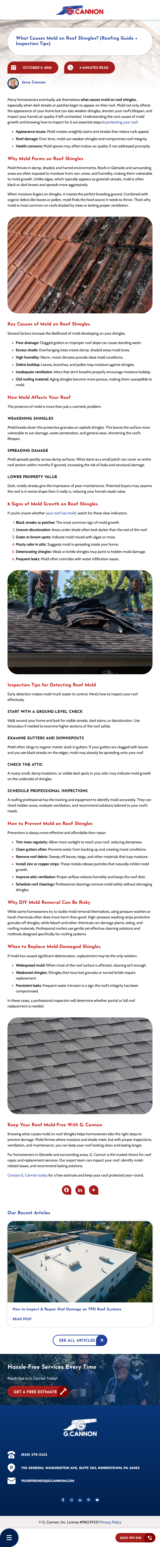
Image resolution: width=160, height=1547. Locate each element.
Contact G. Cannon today (28, 1175)
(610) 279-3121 (34, 1454)
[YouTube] (97, 1500)
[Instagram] (71, 1500)
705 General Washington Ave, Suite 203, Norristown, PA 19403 (80, 1468)
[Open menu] (9, 1537)
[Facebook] (66, 1190)
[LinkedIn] (80, 1500)
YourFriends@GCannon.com (47, 1481)
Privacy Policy (110, 1522)
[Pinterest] (88, 1500)
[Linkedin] (80, 1190)
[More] (93, 1190)
